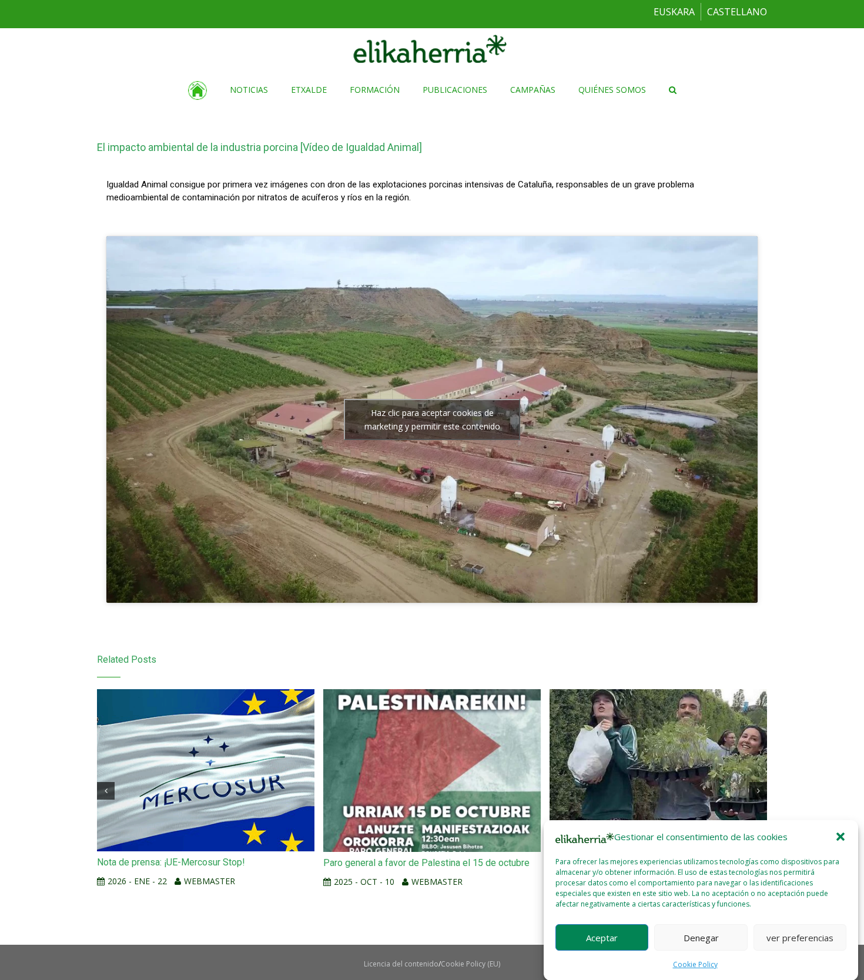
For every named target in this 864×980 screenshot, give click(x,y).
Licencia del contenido (401, 964)
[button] (840, 837)
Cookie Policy (695, 964)
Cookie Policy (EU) (470, 964)
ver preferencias (799, 937)
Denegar (701, 937)
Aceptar (602, 937)
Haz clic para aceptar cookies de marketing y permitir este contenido (432, 419)
